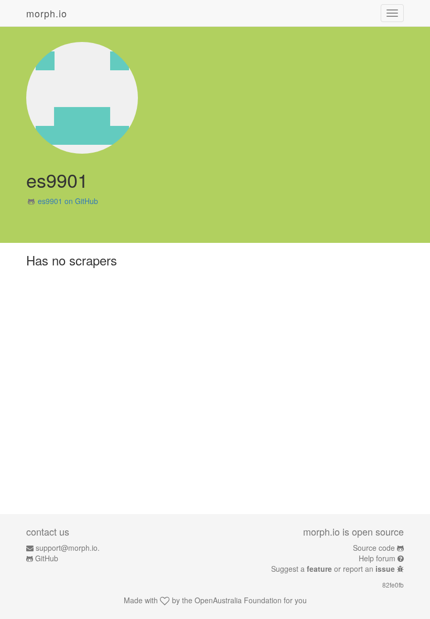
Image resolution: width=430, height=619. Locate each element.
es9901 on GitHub (68, 201)
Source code (374, 547)
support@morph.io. (68, 547)
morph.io (46, 13)
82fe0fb (393, 584)
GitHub (46, 558)
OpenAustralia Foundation (238, 600)
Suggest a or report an (333, 568)
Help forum (377, 558)
